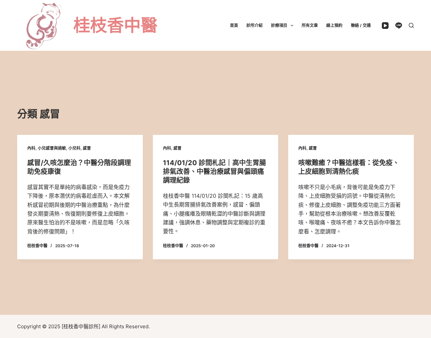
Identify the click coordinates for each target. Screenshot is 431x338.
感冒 (87, 148)
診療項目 (279, 25)
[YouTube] (385, 25)
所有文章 (310, 25)
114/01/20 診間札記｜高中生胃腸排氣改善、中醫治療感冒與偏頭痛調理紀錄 (214, 171)
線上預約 (334, 25)
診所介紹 (254, 25)
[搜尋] (411, 25)
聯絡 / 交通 (361, 25)
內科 (31, 148)
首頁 (234, 25)
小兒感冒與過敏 (52, 148)
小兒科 (74, 148)
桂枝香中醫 (115, 25)
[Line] (398, 25)
